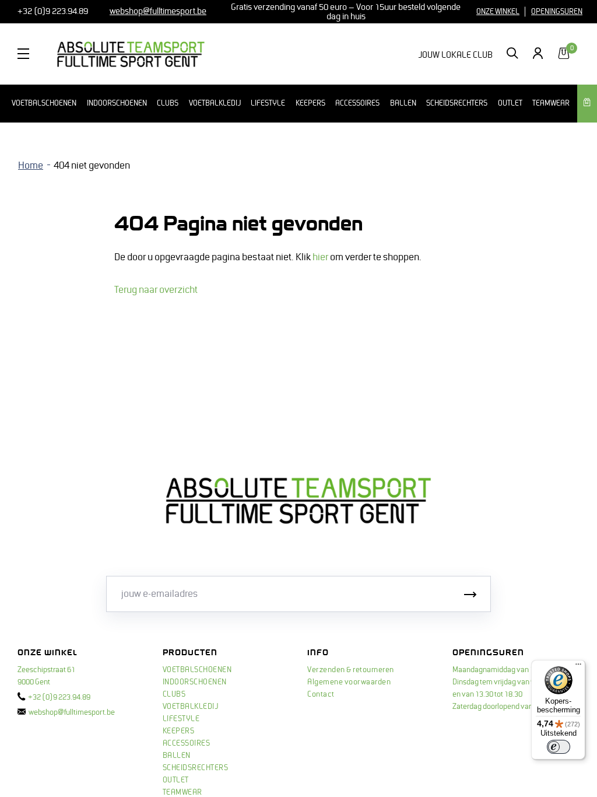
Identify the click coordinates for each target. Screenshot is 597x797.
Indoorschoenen (117, 103)
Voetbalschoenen (44, 103)
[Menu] (578, 667)
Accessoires (357, 103)
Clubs (167, 103)
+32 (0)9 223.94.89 (52, 11)
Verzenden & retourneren (350, 669)
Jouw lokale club (455, 55)
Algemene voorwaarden (349, 682)
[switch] (558, 747)
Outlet (510, 103)
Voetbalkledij (215, 103)
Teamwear (551, 103)
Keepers (310, 103)
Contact (321, 694)
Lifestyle (268, 103)
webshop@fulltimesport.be (72, 712)
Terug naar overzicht (156, 290)
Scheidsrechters (456, 103)
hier (320, 257)
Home (30, 166)
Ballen (403, 103)
